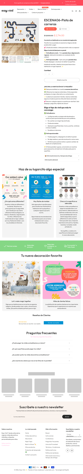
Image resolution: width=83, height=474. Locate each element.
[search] (72, 11)
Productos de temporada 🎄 (32, 451)
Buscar (48, 433)
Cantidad (47, 70)
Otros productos (30, 447)
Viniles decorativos (31, 436)
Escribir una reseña (53, 323)
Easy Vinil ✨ (23, 470)
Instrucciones (49, 436)
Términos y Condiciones (53, 447)
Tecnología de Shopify (62, 470)
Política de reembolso (52, 453)
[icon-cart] (79, 11)
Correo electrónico (19, 416)
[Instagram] (72, 450)
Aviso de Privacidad (52, 444)
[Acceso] (76, 11)
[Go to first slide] (62, 2)
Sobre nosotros (6, 443)
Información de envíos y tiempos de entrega (53, 456)
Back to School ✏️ (30, 444)
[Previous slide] (4, 2)
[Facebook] (67, 450)
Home (27, 433)
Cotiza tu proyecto (71, 4)
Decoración (28, 438)
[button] (62, 80)
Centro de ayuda (70, 1)
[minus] (45, 74)
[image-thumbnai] (5, 59)
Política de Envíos (51, 450)
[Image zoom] (20, 36)
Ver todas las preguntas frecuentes (41, 337)
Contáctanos (5, 445)
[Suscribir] (79, 435)
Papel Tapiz (28, 441)
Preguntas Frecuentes (52, 441)
